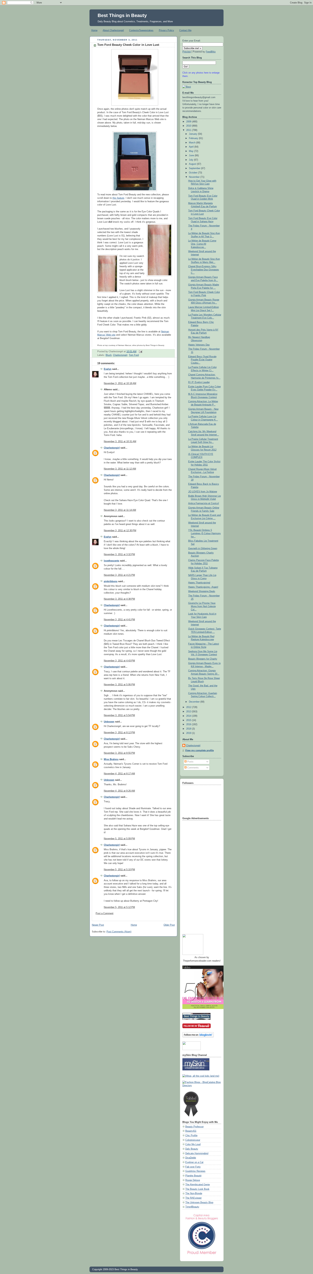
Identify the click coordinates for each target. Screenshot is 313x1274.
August (193, 164)
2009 (189, 121)
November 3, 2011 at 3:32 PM (119, 554)
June (192, 155)
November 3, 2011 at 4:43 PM (119, 660)
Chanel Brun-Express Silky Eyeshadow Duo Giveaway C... (203, 269)
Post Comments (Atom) (119, 931)
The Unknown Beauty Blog (199, 1202)
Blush (109, 355)
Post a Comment (104, 913)
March (192, 142)
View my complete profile (199, 750)
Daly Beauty (191, 1149)
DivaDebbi (190, 1158)
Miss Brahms (111, 759)
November (194, 177)
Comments (193, 767)
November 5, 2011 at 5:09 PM (119, 838)
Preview (186, 52)
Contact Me (185, 30)
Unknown (109, 721)
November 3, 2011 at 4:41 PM (119, 619)
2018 (189, 729)
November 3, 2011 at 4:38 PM (119, 599)
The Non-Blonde (193, 1193)
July (191, 160)
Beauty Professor (194, 1126)
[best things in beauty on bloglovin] (198, 1036)
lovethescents (111, 561)
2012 (189, 707)
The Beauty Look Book (197, 1189)
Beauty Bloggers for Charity (202, 659)
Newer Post (98, 925)
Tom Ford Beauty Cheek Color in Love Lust (128, 45)
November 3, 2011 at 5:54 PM (119, 715)
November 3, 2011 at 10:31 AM (120, 441)
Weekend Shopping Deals (201, 591)
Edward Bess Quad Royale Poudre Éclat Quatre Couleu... (202, 359)
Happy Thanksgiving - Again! (203, 587)
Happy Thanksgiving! (199, 582)
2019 (189, 733)
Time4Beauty (192, 1207)
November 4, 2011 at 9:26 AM (119, 791)
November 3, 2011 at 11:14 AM (120, 510)
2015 (189, 720)
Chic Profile (191, 1135)
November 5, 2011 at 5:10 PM (119, 869)
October (193, 172)
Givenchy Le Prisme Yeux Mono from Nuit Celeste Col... (202, 606)
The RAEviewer (193, 1198)
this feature (118, 198)
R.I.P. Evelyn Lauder (199, 382)
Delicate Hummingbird (196, 1153)
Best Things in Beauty (122, 15)
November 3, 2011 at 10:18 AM (120, 383)
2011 (189, 130)
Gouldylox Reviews (195, 1171)
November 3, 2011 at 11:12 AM (120, 469)
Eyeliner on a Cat (194, 1162)
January (193, 134)
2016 (189, 724)
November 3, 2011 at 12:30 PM (120, 530)
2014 (189, 716)
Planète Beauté (193, 1175)
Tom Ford (134, 355)
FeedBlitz (211, 52)
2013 (189, 711)
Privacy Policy (166, 30)
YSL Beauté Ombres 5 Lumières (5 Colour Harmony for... (204, 533)
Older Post (169, 925)
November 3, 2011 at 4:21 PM (119, 575)
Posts (190, 761)
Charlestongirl (120, 355)
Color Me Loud (193, 1144)
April (191, 147)
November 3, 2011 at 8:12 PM (119, 732)
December (194, 702)
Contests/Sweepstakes (141, 30)
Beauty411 (190, 1131)
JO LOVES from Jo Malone (202, 491)
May (191, 151)
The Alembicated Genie (197, 1184)
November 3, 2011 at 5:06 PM (119, 684)
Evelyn (107, 369)
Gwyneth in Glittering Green (202, 548)
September (195, 168)
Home (94, 30)
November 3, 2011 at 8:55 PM (119, 753)
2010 (189, 126)
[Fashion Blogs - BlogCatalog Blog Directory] (201, 1085)
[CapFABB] (202, 1255)
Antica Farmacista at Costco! (203, 503)
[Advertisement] (196, 875)
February (194, 138)
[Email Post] (140, 351)
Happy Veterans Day (199, 345)
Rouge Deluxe (192, 1180)
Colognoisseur (192, 1140)
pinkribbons (110, 581)
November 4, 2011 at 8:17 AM (119, 773)
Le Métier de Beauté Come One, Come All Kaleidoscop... (202, 243)
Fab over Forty (193, 1167)
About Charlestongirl (113, 30)
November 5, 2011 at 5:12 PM (119, 907)
